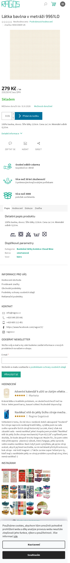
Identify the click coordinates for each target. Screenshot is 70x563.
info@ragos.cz (14, 313)
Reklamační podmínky (12, 296)
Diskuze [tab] (29, 208)
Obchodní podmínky (11, 288)
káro (19, 257)
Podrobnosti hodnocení (41, 21)
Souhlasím (34, 555)
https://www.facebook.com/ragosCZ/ (25, 327)
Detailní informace (10, 133)
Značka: (15, 25)
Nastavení (34, 544)
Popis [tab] (7, 208)
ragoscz (10, 332)
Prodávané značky (11, 284)
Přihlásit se (11, 374)
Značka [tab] (38, 208)
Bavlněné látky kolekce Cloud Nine (35, 249)
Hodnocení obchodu (11, 280)
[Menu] (62, 4)
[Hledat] (45, 4)
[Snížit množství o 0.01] (13, 118)
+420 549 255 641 (15, 317)
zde (16, 536)
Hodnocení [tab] (17, 208)
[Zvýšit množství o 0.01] (13, 114)
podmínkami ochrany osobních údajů (48, 367)
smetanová (23, 253)
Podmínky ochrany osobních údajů (18, 292)
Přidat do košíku (31, 115)
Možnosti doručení (43, 106)
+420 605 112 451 (15, 322)
